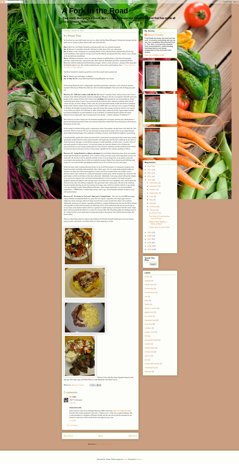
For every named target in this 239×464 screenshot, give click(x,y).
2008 (149, 236)
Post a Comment (72, 425)
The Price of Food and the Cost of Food (159, 217)
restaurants (149, 352)
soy (146, 360)
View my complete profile (154, 55)
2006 (149, 243)
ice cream (148, 316)
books (147, 277)
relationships (150, 348)
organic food (149, 332)
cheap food (149, 284)
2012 (149, 173)
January (152, 210)
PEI (146, 336)
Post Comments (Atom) (105, 444)
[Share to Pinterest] (100, 385)
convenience (150, 292)
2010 (149, 180)
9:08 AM (72, 403)
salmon (147, 356)
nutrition (148, 328)
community (149, 288)
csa (146, 296)
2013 (149, 170)
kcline (125, 459)
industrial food (150, 320)
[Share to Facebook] (98, 385)
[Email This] (91, 385)
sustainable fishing (152, 364)
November (153, 186)
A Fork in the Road (95, 11)
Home (100, 436)
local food (148, 324)
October (152, 190)
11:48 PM (72, 420)
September (154, 193)
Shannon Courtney (155, 35)
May (151, 200)
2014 (149, 166)
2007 (149, 239)
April (151, 203)
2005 (149, 246)
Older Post (132, 436)
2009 (149, 232)
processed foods (151, 340)
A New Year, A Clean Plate (159, 227)
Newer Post (68, 436)
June (151, 196)
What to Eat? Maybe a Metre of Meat (158, 223)
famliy (147, 304)
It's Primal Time (155, 213)
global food (149, 312)
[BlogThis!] (93, 385)
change (147, 281)
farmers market (151, 308)
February (153, 207)
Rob (70, 396)
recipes (147, 344)
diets (146, 300)
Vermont (148, 372)
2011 (149, 176)
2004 (149, 249)
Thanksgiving (150, 368)
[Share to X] (95, 385)
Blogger (139, 459)
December (153, 183)
